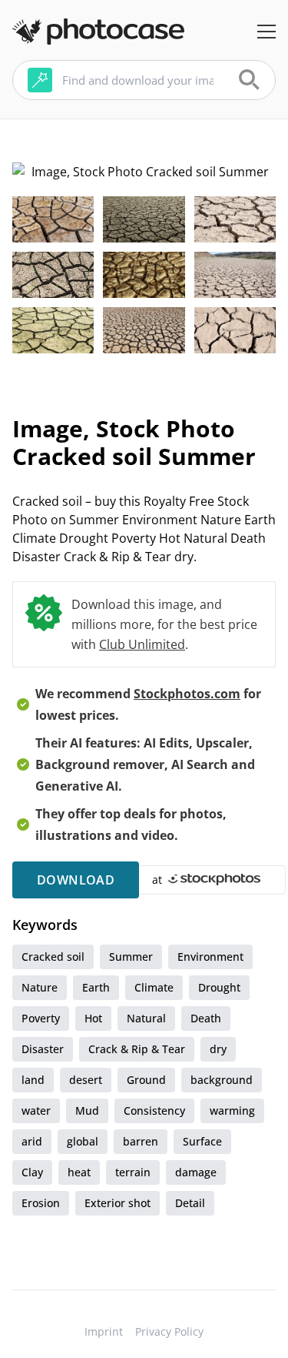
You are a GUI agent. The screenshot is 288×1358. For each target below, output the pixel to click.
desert (85, 1079)
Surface (202, 1141)
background (221, 1079)
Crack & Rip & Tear (136, 1049)
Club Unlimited (142, 644)
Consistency (154, 1110)
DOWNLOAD (75, 879)
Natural (146, 1018)
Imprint (103, 1331)
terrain (133, 1172)
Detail (190, 1203)
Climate (154, 987)
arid (32, 1141)
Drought (219, 987)
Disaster (43, 1049)
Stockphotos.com (187, 693)
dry (218, 1049)
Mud (87, 1110)
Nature (40, 987)
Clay (32, 1172)
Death (205, 1018)
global (82, 1141)
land (33, 1079)
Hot (93, 1018)
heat (79, 1172)
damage (196, 1172)
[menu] (266, 31)
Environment (210, 956)
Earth (96, 987)
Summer (131, 956)
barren (140, 1141)
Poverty (41, 1018)
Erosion (41, 1203)
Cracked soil (53, 956)
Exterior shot (117, 1203)
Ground (146, 1079)
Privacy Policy (169, 1331)
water (36, 1110)
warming (232, 1110)
